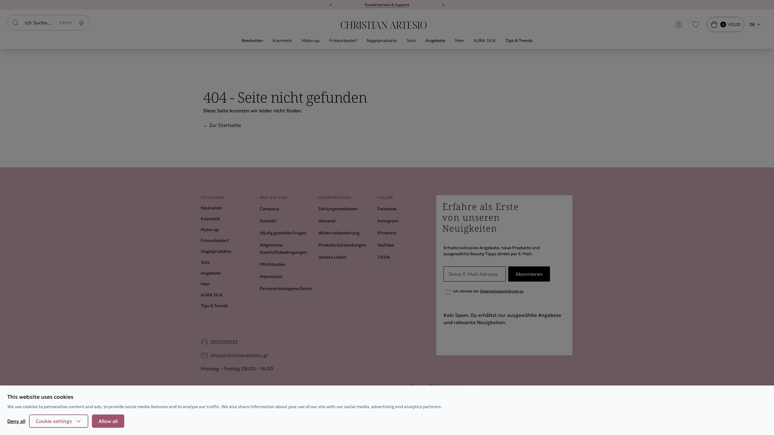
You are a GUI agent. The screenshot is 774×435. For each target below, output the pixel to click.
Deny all (16, 421)
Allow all (108, 421)
